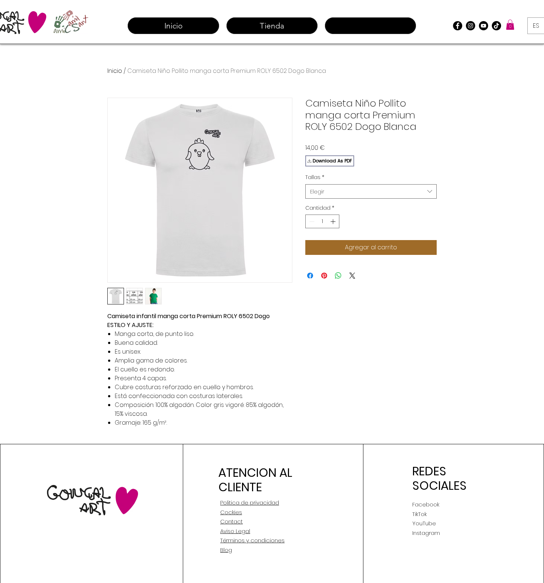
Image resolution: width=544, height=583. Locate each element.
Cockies (231, 512)
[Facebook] (457, 25)
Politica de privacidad (249, 502)
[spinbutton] (322, 221)
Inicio (114, 71)
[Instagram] (470, 25)
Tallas (314, 177)
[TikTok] (496, 25)
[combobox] (371, 191)
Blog (226, 550)
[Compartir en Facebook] (310, 275)
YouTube (424, 523)
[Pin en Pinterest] (324, 275)
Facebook (425, 504)
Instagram (426, 533)
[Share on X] (352, 275)
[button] (510, 25)
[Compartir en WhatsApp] (338, 275)
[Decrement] (311, 221)
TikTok (419, 514)
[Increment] (333, 221)
